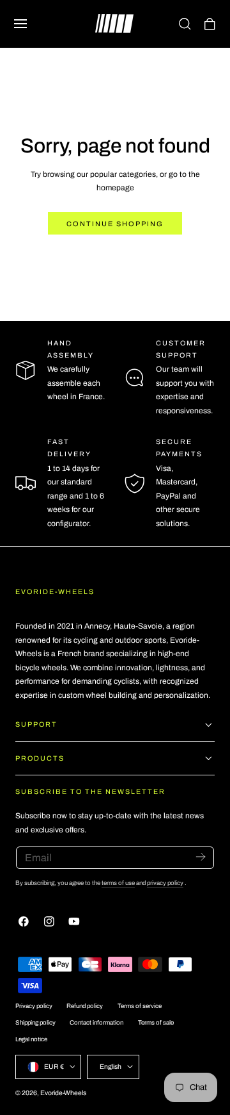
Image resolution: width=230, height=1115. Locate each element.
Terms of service (140, 1006)
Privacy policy (33, 1006)
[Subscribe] (200, 857)
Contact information (96, 1023)
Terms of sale (156, 1023)
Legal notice (31, 1039)
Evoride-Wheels (63, 1092)
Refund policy (84, 1006)
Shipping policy (35, 1023)
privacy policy (165, 883)
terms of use (118, 883)
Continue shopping (115, 223)
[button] (20, 24)
